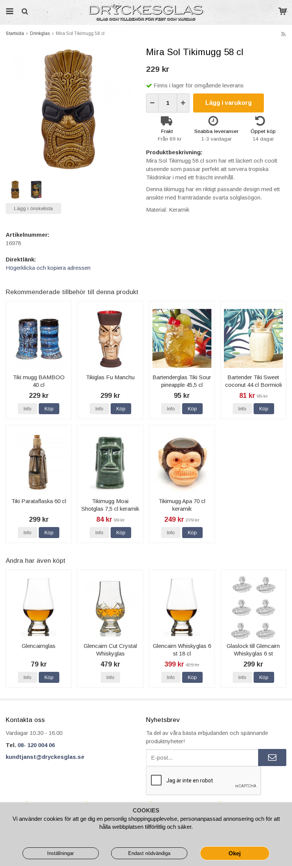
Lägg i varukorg (228, 103)
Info (28, 409)
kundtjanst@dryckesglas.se (45, 757)
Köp (49, 409)
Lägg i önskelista (33, 208)
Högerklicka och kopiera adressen (48, 267)
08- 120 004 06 (36, 745)
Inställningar (60, 853)
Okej (235, 853)
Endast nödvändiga (149, 853)
